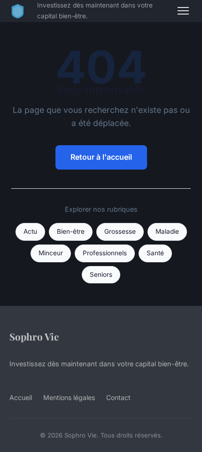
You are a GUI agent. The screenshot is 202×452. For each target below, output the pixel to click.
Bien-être (71, 231)
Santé (155, 253)
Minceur (51, 253)
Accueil (20, 397)
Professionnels (105, 253)
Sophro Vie (34, 336)
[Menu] (183, 10)
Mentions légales (69, 397)
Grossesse (120, 231)
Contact (118, 397)
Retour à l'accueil (101, 157)
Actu (30, 231)
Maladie (167, 231)
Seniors (101, 274)
